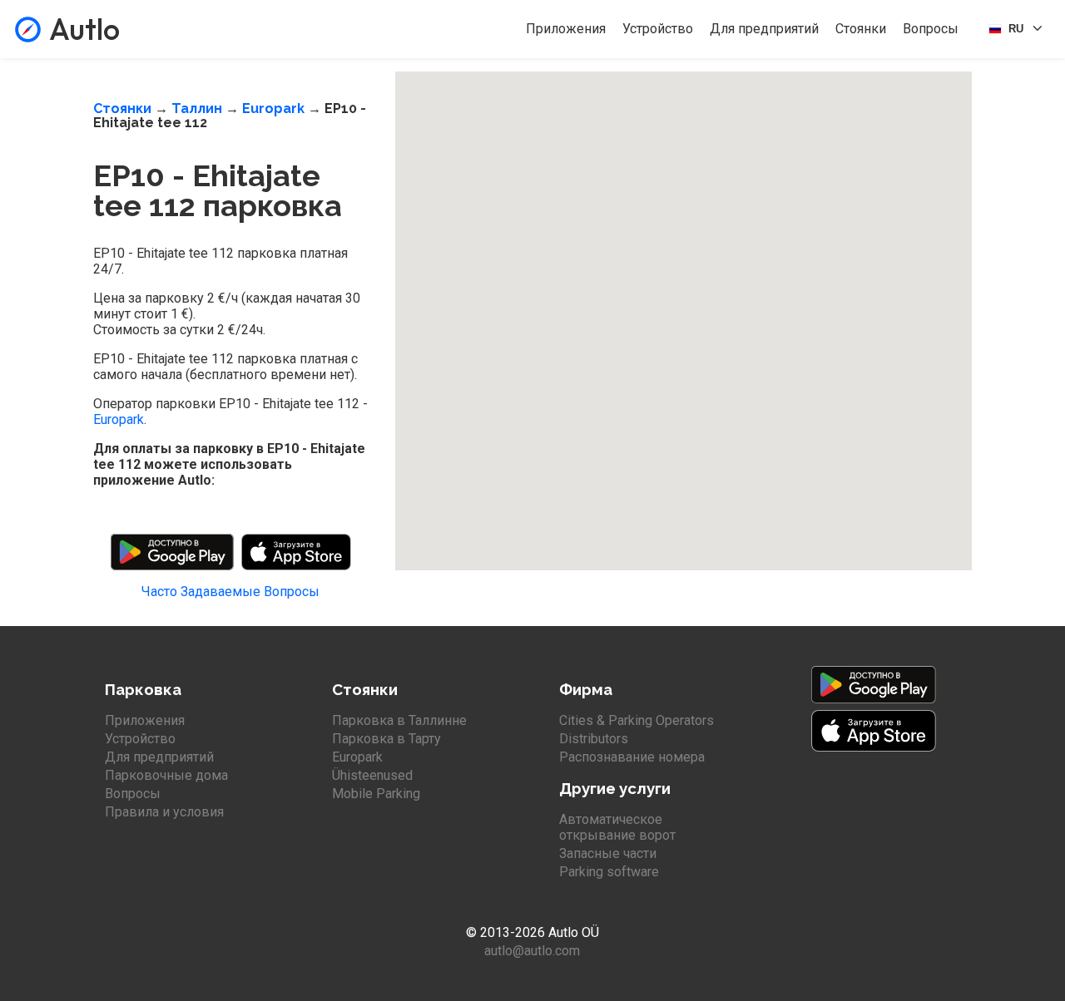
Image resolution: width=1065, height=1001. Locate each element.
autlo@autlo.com (532, 951)
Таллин (196, 108)
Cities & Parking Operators (636, 720)
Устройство (657, 29)
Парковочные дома (166, 775)
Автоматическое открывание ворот (617, 827)
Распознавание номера (632, 757)
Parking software (609, 872)
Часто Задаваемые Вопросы (230, 591)
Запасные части (607, 853)
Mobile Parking (376, 793)
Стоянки (860, 29)
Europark (273, 108)
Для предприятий (764, 29)
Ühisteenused (372, 775)
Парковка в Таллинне (399, 720)
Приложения (566, 29)
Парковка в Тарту (386, 739)
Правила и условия (164, 812)
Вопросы (930, 29)
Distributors (593, 739)
